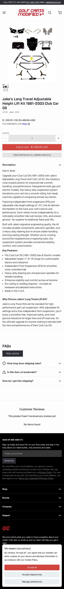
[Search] (48, 12)
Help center (12, 353)
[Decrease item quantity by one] (5, 138)
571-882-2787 (33, 2)
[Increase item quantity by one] (58, 138)
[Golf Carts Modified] (31, 12)
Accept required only (32, 574)
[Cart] (59, 13)
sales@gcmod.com (53, 2)
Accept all (32, 567)
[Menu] (5, 13)
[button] (32, 147)
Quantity (5, 133)
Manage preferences (32, 581)
